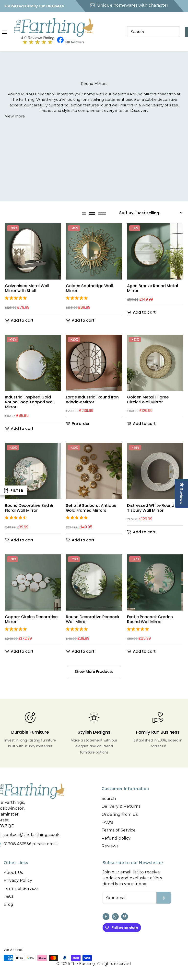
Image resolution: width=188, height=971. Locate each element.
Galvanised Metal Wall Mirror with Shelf (27, 288)
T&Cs (9, 896)
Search (109, 798)
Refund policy (116, 838)
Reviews (110, 846)
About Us (13, 872)
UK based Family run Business (34, 6)
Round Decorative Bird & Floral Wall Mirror (29, 508)
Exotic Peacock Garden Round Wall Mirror (150, 619)
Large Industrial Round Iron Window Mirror (92, 400)
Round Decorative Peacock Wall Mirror (92, 619)
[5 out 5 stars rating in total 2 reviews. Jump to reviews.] (17, 297)
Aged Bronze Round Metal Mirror (152, 288)
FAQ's (107, 822)
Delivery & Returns (121, 806)
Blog (8, 904)
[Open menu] (4, 32)
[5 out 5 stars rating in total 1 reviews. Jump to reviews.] (78, 297)
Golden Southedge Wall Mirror (89, 288)
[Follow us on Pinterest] (124, 916)
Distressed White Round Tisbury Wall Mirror (150, 508)
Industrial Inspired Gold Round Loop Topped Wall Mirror (30, 402)
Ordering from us (120, 814)
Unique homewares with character (132, 5)
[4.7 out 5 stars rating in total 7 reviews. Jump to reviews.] (17, 517)
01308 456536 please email (30, 844)
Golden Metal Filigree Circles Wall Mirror (148, 400)
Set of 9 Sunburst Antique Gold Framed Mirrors (91, 508)
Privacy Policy (18, 880)
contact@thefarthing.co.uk (31, 834)
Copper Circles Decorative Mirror (31, 619)
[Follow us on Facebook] (106, 916)
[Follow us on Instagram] (115, 916)
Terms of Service (119, 830)
